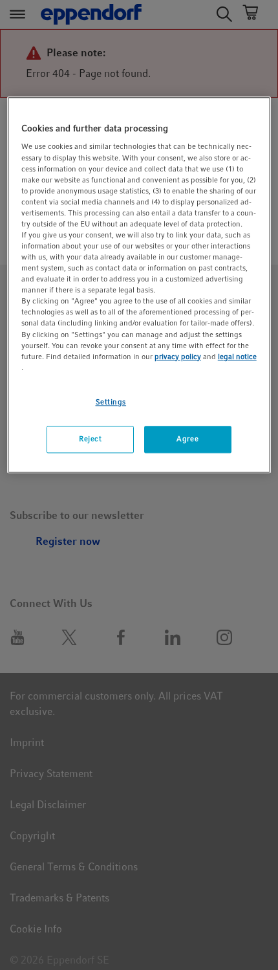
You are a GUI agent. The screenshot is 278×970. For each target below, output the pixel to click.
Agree (187, 438)
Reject (90, 438)
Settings (111, 401)
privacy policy (178, 356)
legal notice (237, 356)
